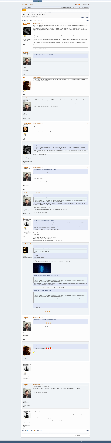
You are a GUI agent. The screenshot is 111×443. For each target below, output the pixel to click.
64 (32, 20)
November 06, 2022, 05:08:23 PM (37, 142)
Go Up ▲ (88, 441)
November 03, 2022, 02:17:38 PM (37, 23)
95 (41, 20)
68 (38, 20)
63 (31, 20)
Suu (23, 218)
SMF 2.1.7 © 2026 (23, 441)
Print (88, 20)
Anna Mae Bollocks (27, 123)
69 (39, 20)
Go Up (23, 430)
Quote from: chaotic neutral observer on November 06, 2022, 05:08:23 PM (46, 194)
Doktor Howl (25, 52)
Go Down (23, 20)
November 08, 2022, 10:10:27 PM (37, 342)
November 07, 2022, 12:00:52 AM (37, 192)
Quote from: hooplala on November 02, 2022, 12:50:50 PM (43, 54)
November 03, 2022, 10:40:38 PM (37, 77)
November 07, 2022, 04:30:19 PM (37, 317)
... (30, 20)
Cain (24, 77)
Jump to (74, 435)
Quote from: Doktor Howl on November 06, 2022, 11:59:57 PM (44, 246)
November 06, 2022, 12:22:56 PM (37, 123)
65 (34, 20)
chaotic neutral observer (26, 24)
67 (37, 20)
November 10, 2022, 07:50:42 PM (37, 409)
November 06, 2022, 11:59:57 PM (37, 167)
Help (80, 441)
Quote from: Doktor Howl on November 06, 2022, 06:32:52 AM (44, 145)
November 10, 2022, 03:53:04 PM (37, 384)
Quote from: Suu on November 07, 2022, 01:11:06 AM (42, 290)
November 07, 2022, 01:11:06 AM (37, 218)
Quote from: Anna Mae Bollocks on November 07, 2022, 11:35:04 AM (45, 319)
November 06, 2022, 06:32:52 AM (37, 97)
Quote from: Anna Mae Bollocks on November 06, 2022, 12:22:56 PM (45, 169)
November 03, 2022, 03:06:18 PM (37, 52)
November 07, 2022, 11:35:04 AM (37, 243)
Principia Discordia (27, 4)
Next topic (87, 17)
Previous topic (81, 17)
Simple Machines (28, 441)
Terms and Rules (84, 441)
